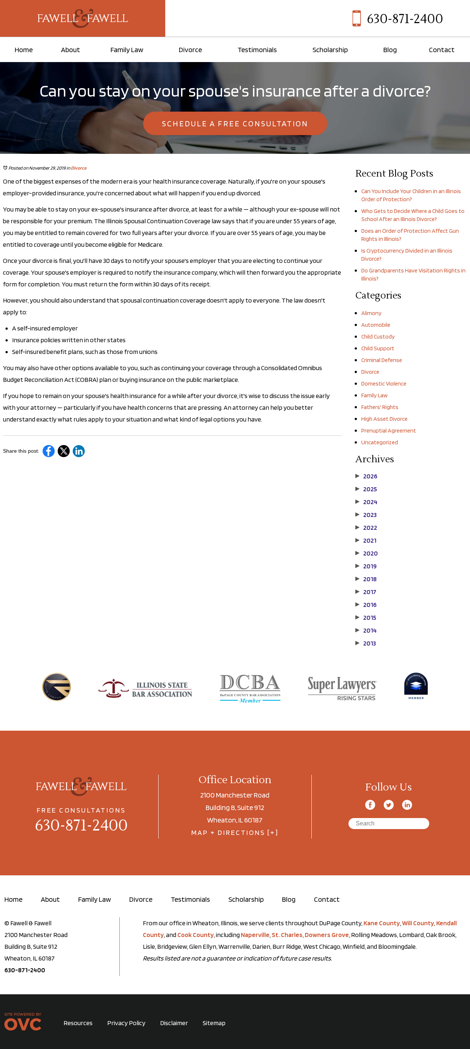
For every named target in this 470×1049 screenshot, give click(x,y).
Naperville (255, 934)
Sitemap (214, 1023)
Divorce (190, 49)
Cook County (195, 934)
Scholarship (330, 49)
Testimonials (257, 49)
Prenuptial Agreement (388, 430)
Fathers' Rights (379, 407)
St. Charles (287, 934)
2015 (365, 617)
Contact (442, 49)
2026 (366, 476)
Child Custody (378, 336)
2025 (366, 489)
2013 (365, 643)
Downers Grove (327, 934)
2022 (366, 527)
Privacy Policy (126, 1023)
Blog (390, 49)
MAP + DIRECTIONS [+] (235, 832)
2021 (365, 540)
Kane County (382, 923)
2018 (366, 579)
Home (24, 49)
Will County (418, 923)
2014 (366, 630)
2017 (365, 592)
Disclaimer (174, 1023)
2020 (366, 553)
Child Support (377, 348)
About (70, 49)
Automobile (375, 324)
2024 (366, 502)
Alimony (371, 313)
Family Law (127, 49)
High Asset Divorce (384, 418)
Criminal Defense (381, 360)
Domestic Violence (383, 383)
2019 (366, 566)
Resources (78, 1023)
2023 (366, 514)
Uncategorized (379, 442)
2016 (366, 604)
